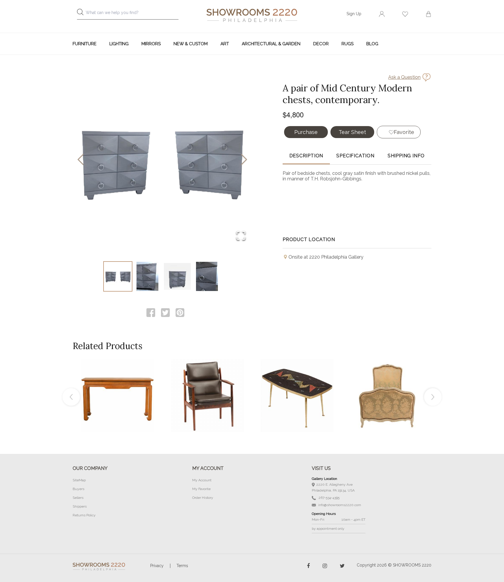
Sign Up (353, 13)
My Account (201, 480)
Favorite (404, 132)
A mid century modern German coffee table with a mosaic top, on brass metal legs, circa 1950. (297, 382)
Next (433, 397)
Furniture (85, 43)
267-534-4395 (329, 498)
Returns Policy (84, 515)
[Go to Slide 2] (147, 276)
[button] (162, 160)
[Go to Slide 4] (207, 276)
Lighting (119, 43)
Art (224, 43)
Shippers (80, 506)
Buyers (78, 489)
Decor (321, 43)
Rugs (348, 43)
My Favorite (201, 489)
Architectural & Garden (271, 43)
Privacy (157, 565)
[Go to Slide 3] (177, 276)
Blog (372, 43)
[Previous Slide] (81, 160)
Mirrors (151, 43)
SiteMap (79, 480)
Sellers (78, 498)
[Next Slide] (244, 160)
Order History (202, 498)
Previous (71, 397)
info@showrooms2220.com (339, 505)
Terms (182, 565)
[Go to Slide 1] (117, 276)
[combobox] (132, 14)
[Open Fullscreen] (241, 236)
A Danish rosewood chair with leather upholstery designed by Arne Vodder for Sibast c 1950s (207, 382)
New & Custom (191, 43)
